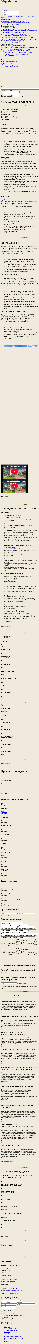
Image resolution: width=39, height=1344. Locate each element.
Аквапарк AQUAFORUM (12, 549)
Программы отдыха (10, 1328)
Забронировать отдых (22, 54)
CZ (2, 10)
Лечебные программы (12, 24)
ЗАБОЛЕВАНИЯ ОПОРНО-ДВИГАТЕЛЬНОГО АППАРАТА (15, 30)
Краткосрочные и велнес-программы (19, 22)
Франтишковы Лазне (11, 42)
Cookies (6, 1341)
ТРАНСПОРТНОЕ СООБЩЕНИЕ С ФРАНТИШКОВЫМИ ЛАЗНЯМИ (17, 51)
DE (4, 10)
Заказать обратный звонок (10, 66)
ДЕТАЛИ (4, 803)
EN (6, 10)
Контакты (7, 1333)
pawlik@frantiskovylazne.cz (13, 1290)
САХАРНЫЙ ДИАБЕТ (17, 41)
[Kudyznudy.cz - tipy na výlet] (15, 1314)
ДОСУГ (24, 49)
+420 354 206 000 (12, 1288)
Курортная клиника (16, 49)
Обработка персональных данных (14, 1338)
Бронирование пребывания (10, 65)
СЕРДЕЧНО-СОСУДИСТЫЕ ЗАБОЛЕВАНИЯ (10, 28)
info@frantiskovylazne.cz (9, 61)
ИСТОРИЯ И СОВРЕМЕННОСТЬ (18, 47)
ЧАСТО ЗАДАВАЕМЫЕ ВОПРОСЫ (16, 50)
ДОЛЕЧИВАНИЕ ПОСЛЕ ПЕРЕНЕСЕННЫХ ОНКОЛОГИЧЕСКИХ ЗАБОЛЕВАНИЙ (14, 34)
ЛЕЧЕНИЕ (4, 46)
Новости (7, 1332)
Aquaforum (19, 16)
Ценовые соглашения (11, 1340)
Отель (10, 16)
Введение (7, 1327)
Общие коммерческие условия (13, 1336)
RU (9, 10)
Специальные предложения (9, 21)
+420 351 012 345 (7, 63)
